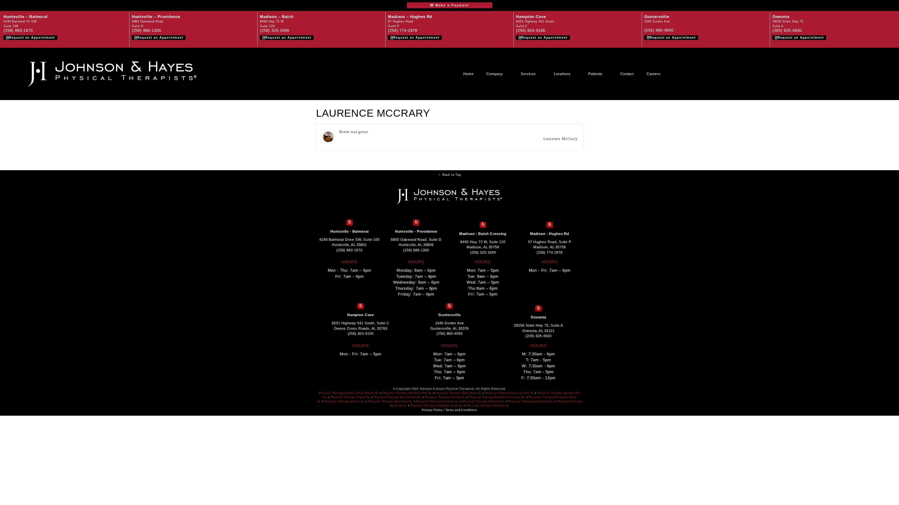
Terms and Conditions (461, 410)
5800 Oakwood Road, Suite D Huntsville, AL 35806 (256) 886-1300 (416, 245)
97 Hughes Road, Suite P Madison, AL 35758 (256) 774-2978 (549, 247)
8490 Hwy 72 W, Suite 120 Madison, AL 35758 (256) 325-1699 (482, 247)
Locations (562, 74)
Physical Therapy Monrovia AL (390, 401)
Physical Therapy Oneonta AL (487, 405)
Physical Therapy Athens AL (344, 401)
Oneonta (780, 16)
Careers (653, 74)
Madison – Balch (277, 16)
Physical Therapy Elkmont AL (483, 401)
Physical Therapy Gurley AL (445, 397)
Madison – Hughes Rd (410, 16)
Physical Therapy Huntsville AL (530, 401)
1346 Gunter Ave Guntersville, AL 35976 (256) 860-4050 (449, 328)
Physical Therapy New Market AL (398, 397)
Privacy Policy (432, 410)
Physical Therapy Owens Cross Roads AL (349, 393)
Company (494, 74)
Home (468, 74)
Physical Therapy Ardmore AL (437, 401)
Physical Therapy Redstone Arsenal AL (497, 397)
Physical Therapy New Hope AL (458, 393)
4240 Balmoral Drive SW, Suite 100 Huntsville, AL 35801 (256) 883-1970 (349, 245)
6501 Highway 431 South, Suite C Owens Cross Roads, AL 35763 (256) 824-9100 (360, 328)
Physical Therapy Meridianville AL (407, 393)
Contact (627, 74)
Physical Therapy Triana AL (350, 397)
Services (528, 74)
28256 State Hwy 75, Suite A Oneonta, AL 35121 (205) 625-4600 (538, 330)
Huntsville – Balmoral (26, 16)
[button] (497, 74)
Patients (595, 74)
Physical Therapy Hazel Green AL (509, 393)
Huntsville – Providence (156, 16)
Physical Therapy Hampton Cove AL (436, 405)
